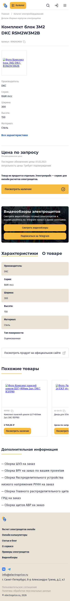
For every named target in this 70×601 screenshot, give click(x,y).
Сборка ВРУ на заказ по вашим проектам (34, 470)
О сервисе (7, 546)
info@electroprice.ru (15, 574)
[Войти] (56, 5)
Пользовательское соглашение (19, 587)
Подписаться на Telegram (35, 236)
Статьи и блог (9, 540)
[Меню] (65, 5)
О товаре (52, 253)
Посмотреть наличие (18, 189)
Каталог (20, 5)
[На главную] (5, 5)
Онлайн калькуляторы (14, 535)
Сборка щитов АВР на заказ (24, 505)
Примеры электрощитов (15, 551)
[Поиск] (48, 5)
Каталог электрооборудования (28, 14)
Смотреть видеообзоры (35, 227)
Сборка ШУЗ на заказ (20, 464)
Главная (5, 14)
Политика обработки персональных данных (26, 590)
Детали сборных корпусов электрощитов (21, 18)
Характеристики (19, 253)
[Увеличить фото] (14, 62)
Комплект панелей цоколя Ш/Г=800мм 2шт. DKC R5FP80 (22, 416)
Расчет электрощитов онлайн (18, 529)
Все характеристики (14, 135)
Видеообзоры (10, 557)
